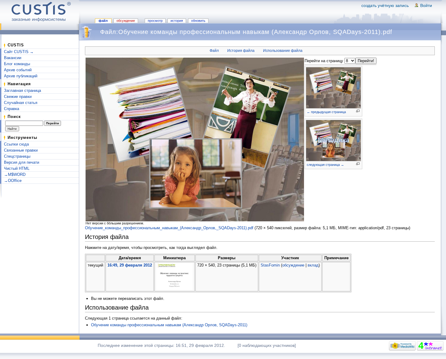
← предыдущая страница (326, 112)
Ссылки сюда (16, 144)
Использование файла (282, 51)
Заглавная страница (22, 90)
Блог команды (17, 64)
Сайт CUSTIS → (19, 51)
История (177, 20)
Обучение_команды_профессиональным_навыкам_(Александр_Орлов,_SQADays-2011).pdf (169, 228)
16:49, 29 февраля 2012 (129, 265)
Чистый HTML (16, 168)
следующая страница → (325, 164)
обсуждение (293, 265)
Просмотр (155, 20)
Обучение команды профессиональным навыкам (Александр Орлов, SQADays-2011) (169, 325)
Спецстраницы (17, 156)
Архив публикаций (20, 76)
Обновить (198, 20)
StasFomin (270, 265)
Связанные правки (21, 150)
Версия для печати (21, 162)
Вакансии (12, 57)
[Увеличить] (358, 111)
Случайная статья (20, 102)
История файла (241, 51)
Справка (11, 108)
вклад (313, 265)
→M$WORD (14, 174)
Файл (103, 20)
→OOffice (13, 180)
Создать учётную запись (385, 5)
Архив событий (18, 70)
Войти (426, 5)
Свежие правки (18, 96)
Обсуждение (126, 20)
